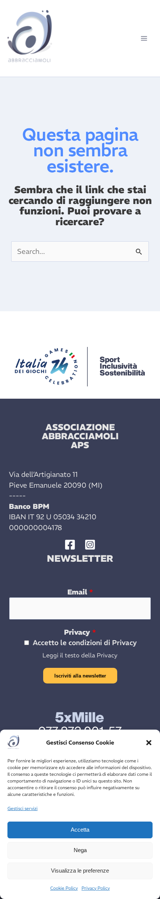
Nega (80, 850)
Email (80, 591)
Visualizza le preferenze (80, 870)
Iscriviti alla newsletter (80, 676)
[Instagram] (90, 544)
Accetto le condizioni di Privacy (85, 642)
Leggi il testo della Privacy (80, 655)
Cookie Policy (64, 888)
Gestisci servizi (22, 808)
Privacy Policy (95, 888)
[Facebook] (70, 544)
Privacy (80, 632)
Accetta (80, 829)
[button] (149, 742)
